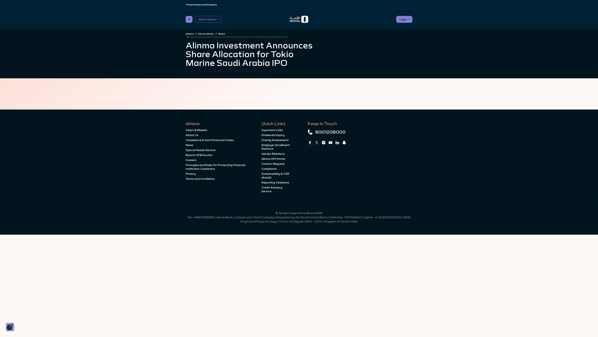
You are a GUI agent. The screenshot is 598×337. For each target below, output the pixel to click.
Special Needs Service (201, 150)
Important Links (272, 130)
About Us (192, 135)
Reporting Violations (275, 182)
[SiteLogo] (299, 19)
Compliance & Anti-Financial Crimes (210, 140)
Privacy (191, 173)
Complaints (269, 168)
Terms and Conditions (200, 178)
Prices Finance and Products (201, 5)
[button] (208, 19)
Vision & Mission (196, 130)
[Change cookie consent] (10, 327)
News (221, 33)
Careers (191, 160)
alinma (190, 33)
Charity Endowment (275, 140)
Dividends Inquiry (273, 135)
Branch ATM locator (199, 155)
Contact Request (273, 163)
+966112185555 (204, 217)
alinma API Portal (273, 158)
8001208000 (330, 132)
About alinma (206, 33)
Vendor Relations (273, 153)
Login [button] (403, 19)
